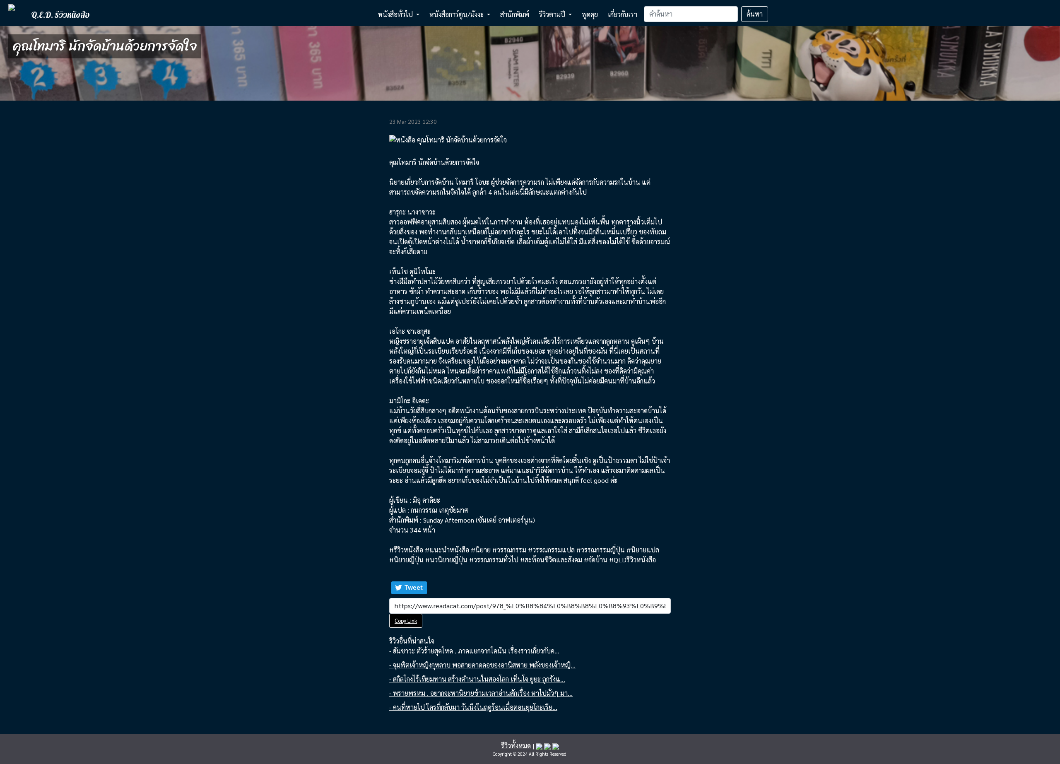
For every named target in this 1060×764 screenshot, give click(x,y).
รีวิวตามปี (553, 14)
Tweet (414, 587)
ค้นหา (755, 14)
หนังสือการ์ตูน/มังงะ (457, 14)
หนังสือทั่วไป (396, 14)
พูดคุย (590, 14)
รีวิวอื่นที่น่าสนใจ (411, 640)
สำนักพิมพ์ (514, 14)
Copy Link (406, 620)
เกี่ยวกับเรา (622, 14)
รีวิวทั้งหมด (516, 745)
